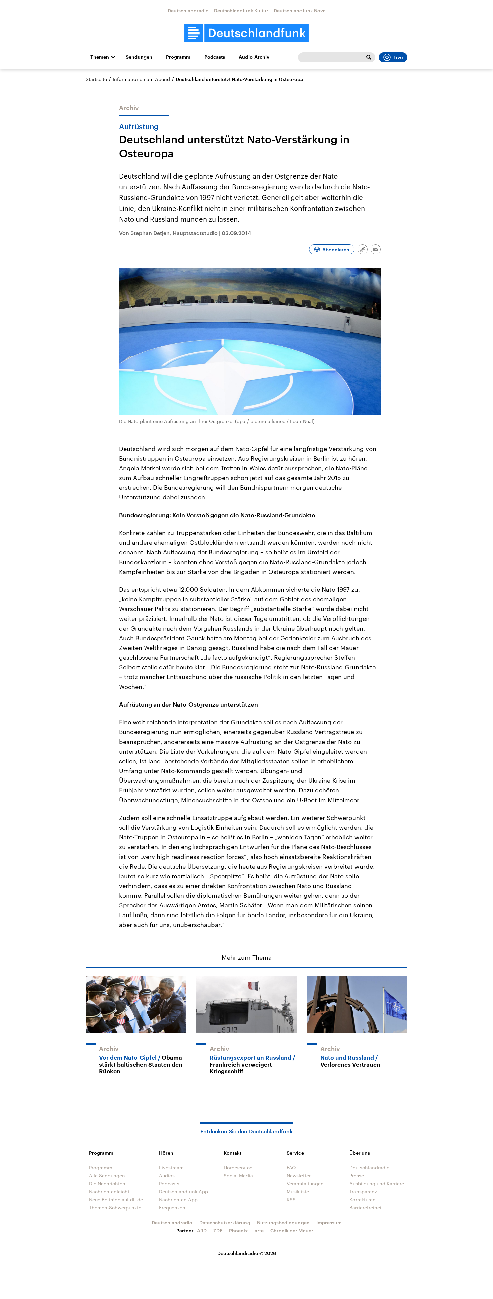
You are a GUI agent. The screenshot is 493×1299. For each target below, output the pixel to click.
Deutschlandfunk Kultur (241, 10)
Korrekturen (362, 1199)
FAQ (291, 1167)
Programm (178, 57)
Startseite (96, 79)
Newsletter (299, 1175)
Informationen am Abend (141, 79)
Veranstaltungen (305, 1183)
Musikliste (298, 1191)
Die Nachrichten (107, 1183)
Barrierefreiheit (366, 1208)
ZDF (217, 1230)
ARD (202, 1230)
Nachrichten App (178, 1199)
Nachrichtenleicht (109, 1191)
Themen (99, 57)
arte (259, 1230)
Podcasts (214, 57)
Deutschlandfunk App (183, 1191)
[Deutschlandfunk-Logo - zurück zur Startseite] (246, 33)
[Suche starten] (369, 57)
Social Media (238, 1175)
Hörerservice (238, 1167)
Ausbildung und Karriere (376, 1183)
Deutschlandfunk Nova (300, 10)
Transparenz (363, 1191)
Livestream (171, 1167)
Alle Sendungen (107, 1175)
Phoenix (238, 1230)
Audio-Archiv (254, 57)
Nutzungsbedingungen (283, 1222)
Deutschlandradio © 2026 (246, 1253)
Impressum (329, 1222)
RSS (291, 1199)
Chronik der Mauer (291, 1230)
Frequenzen (172, 1208)
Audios (167, 1175)
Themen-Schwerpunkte (115, 1208)
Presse (356, 1175)
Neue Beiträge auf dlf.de (116, 1199)
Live (398, 57)
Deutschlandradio (188, 10)
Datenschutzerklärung (224, 1222)
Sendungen (139, 57)
